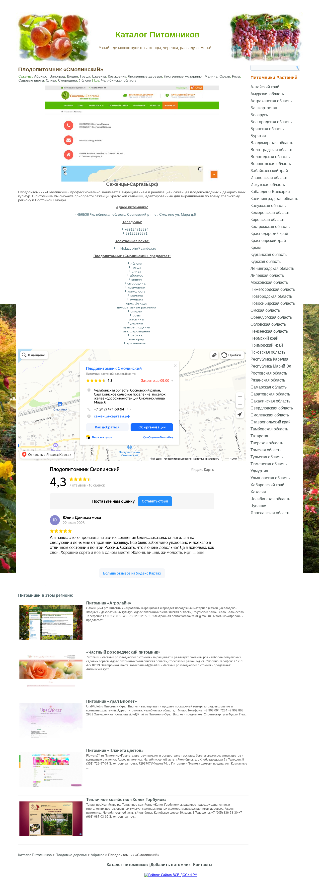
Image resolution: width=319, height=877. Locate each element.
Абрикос (41, 76)
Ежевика (99, 76)
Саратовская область (270, 394)
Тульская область (266, 457)
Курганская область (268, 254)
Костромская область (270, 226)
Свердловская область (271, 408)
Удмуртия (259, 471)
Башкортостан (263, 108)
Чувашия (258, 506)
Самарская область (268, 387)
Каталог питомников (127, 865)
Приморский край (266, 345)
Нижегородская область (272, 289)
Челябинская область (118, 80)
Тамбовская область (269, 429)
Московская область (269, 282)
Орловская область (268, 324)
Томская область (265, 450)
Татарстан (259, 436)
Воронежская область (270, 164)
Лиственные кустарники (183, 76)
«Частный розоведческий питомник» (123, 652)
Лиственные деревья (145, 76)
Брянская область (267, 129)
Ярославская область (270, 513)
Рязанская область (267, 380)
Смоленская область (269, 415)
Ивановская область (269, 178)
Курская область (265, 261)
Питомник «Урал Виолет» (111, 701)
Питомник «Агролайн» (108, 603)
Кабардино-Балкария (270, 192)
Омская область (265, 310)
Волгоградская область (271, 150)
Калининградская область (274, 198)
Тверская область (266, 443)
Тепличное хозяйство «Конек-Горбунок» (126, 799)
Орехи (225, 76)
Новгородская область (271, 296)
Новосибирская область (272, 303)
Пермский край (264, 338)
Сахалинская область (270, 401)
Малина (211, 76)
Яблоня (85, 80)
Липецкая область (267, 275)
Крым (255, 247)
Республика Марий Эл (270, 366)
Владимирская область (271, 143)
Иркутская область (267, 185)
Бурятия (258, 136)
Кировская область (267, 219)
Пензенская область (269, 331)
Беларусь (259, 115)
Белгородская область (271, 122)
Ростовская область (268, 373)
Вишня (72, 76)
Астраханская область (271, 101)
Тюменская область (268, 464)
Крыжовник (117, 76)
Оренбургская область (271, 317)
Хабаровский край (267, 485)
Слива (51, 80)
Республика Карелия (269, 359)
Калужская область (268, 205)
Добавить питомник (170, 865)
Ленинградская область (272, 268)
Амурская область (267, 94)
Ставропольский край (270, 422)
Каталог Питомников (158, 34)
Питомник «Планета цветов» (115, 750)
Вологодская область (270, 157)
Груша (85, 76)
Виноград (57, 76)
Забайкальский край (269, 171)
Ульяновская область (270, 478)
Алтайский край (264, 87)
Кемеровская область (270, 212)
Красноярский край (268, 240)
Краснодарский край (269, 233)
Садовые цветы (31, 80)
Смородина (67, 80)
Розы (236, 76)
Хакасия (258, 492)
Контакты (202, 865)
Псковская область (267, 352)
